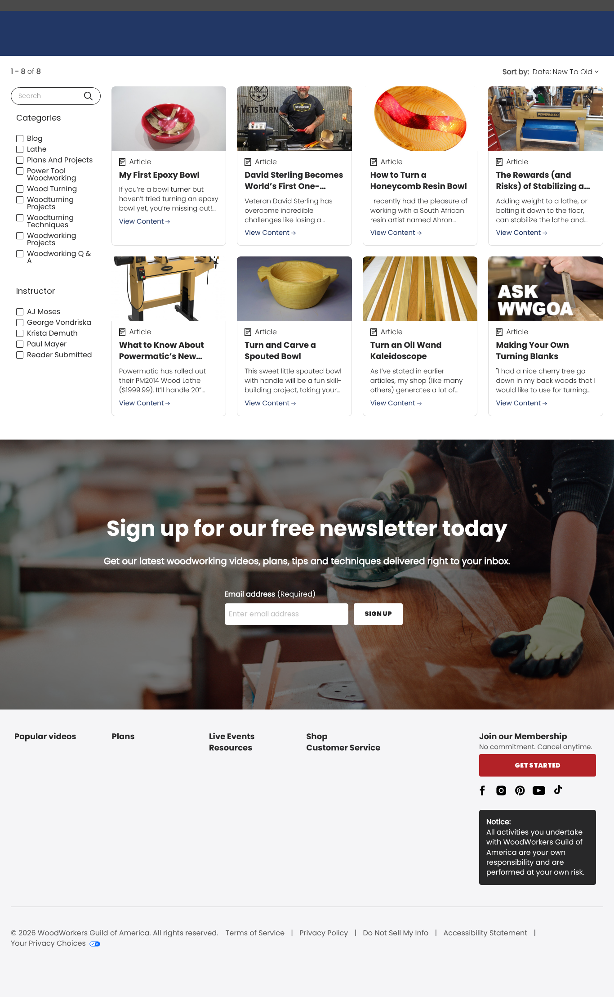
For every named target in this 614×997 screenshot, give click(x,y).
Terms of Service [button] (255, 933)
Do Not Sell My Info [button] (396, 933)
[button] (88, 96)
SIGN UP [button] (378, 613)
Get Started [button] (538, 765)
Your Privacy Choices (48, 943)
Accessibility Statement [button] (485, 933)
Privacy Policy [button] (323, 933)
